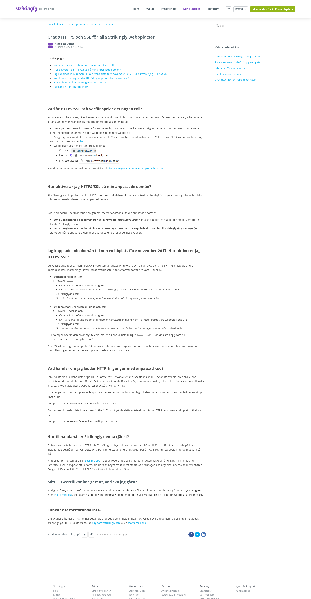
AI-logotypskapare (101, 594)
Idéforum (213, 9)
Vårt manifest (207, 594)
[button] (85, 534)
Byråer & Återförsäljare (173, 594)
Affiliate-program (170, 590)
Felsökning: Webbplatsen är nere (231, 67)
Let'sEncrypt (92, 460)
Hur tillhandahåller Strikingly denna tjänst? (80, 82)
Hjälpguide (78, 24)
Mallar (150, 9)
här (82, 141)
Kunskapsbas (191, 9)
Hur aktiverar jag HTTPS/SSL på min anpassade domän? (87, 69)
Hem (136, 9)
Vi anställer (205, 590)
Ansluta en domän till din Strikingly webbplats (237, 62)
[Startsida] (27, 8)
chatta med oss (63, 494)
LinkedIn (203, 534)
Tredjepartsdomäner (101, 24)
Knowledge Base (57, 24)
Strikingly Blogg (137, 590)
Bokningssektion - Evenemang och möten (235, 79)
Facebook (191, 534)
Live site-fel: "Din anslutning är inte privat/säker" (239, 56)
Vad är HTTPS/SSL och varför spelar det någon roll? (84, 65)
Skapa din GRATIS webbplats (273, 9)
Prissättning (168, 9)
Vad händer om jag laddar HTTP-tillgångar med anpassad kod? (91, 78)
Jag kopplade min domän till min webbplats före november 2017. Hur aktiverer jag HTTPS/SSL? (110, 74)
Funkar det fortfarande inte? (71, 86)
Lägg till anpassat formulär (228, 73)
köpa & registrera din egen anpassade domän (136, 168)
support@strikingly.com (106, 523)
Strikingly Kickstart (101, 590)
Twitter (197, 534)
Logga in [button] (240, 9)
